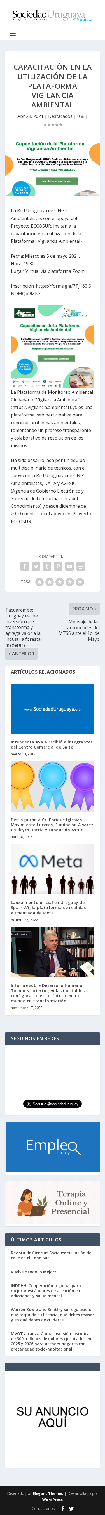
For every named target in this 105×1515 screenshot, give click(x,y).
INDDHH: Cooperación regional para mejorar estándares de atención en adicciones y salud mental (46, 1290)
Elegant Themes (48, 1493)
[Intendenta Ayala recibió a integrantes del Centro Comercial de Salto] (52, 709)
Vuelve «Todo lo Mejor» (34, 1271)
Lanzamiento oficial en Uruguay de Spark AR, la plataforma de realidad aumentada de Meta (49, 907)
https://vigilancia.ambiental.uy (43, 407)
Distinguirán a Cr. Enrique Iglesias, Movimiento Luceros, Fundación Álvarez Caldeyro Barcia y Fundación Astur (52, 824)
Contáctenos (43, 1508)
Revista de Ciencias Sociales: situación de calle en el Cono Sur (51, 1255)
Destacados (60, 116)
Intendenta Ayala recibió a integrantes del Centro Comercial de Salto (52, 744)
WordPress (52, 1499)
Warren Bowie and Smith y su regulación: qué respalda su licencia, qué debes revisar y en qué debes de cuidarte (52, 1314)
